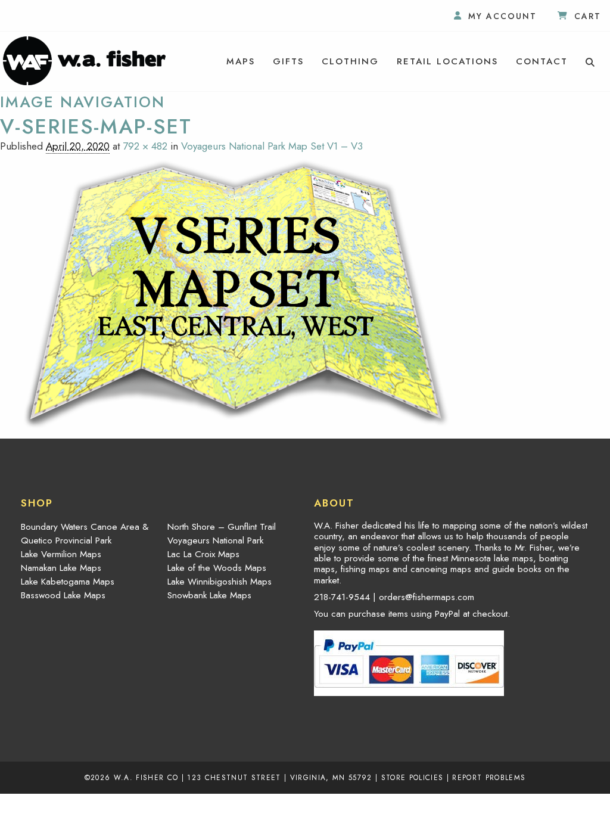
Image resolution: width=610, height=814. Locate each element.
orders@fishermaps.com (426, 597)
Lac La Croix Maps (203, 554)
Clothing (350, 61)
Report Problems (488, 777)
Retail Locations (447, 61)
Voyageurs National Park (215, 540)
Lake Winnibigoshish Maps (219, 581)
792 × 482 (145, 146)
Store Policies (412, 777)
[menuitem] (240, 61)
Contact (542, 61)
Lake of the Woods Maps (216, 567)
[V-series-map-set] (236, 294)
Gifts (288, 61)
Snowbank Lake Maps (209, 595)
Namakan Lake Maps (61, 567)
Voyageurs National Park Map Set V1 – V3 (272, 146)
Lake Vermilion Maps (61, 554)
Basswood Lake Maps (63, 595)
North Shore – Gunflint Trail (221, 526)
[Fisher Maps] (84, 59)
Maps (240, 61)
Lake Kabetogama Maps (67, 581)
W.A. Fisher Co (146, 777)
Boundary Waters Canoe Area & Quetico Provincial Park (84, 533)
